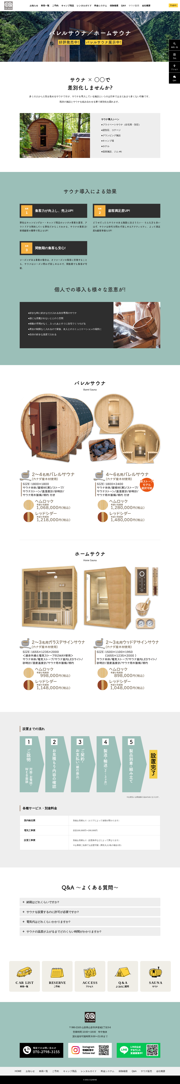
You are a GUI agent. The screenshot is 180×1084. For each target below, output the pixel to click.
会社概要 (146, 5)
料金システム (100, 5)
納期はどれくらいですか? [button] (42, 902)
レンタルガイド (84, 5)
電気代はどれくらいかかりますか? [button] (48, 921)
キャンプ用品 (67, 5)
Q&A (123, 5)
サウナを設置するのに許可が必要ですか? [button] (52, 911)
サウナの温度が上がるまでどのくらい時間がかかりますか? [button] (63, 931)
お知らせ (34, 5)
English (173, 5)
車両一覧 (45, 5)
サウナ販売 (134, 5)
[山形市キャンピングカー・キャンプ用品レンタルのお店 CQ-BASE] (8, 5)
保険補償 (114, 5)
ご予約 (55, 5)
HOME (18, 1071)
